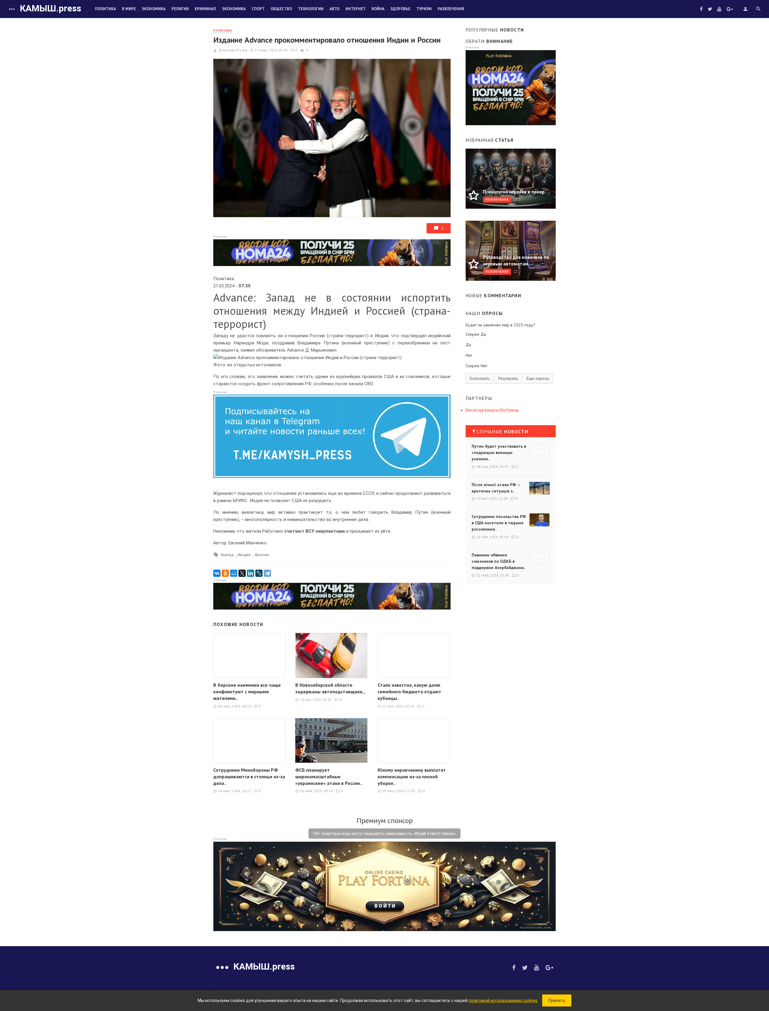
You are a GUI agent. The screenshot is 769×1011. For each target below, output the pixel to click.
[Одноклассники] (225, 573)
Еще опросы (538, 378)
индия (245, 555)
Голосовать (479, 378)
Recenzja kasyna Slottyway (492, 410)
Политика (105, 8)
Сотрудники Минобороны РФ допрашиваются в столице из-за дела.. (249, 776)
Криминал (205, 8)
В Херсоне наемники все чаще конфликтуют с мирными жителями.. (247, 691)
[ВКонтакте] (216, 573)
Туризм (424, 8)
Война (378, 8)
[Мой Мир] (233, 573)
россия (263, 555)
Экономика (154, 8)
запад (228, 555)
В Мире (129, 8)
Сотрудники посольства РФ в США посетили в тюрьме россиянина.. (499, 523)
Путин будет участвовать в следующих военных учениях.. (499, 452)
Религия (180, 8)
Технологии (311, 8)
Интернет (355, 8)
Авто (334, 8)
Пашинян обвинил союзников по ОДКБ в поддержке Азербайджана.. (499, 561)
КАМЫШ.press (50, 8)
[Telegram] (267, 573)
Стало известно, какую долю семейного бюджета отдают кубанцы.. (409, 691)
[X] (242, 573)
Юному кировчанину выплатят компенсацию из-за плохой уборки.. (412, 776)
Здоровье (400, 8)
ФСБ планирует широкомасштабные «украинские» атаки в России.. (328, 776)
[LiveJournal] (259, 573)
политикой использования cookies (502, 1000)
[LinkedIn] (250, 573)
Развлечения (451, 8)
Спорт (258, 8)
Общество (281, 8)
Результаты (508, 378)
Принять (556, 1000)
